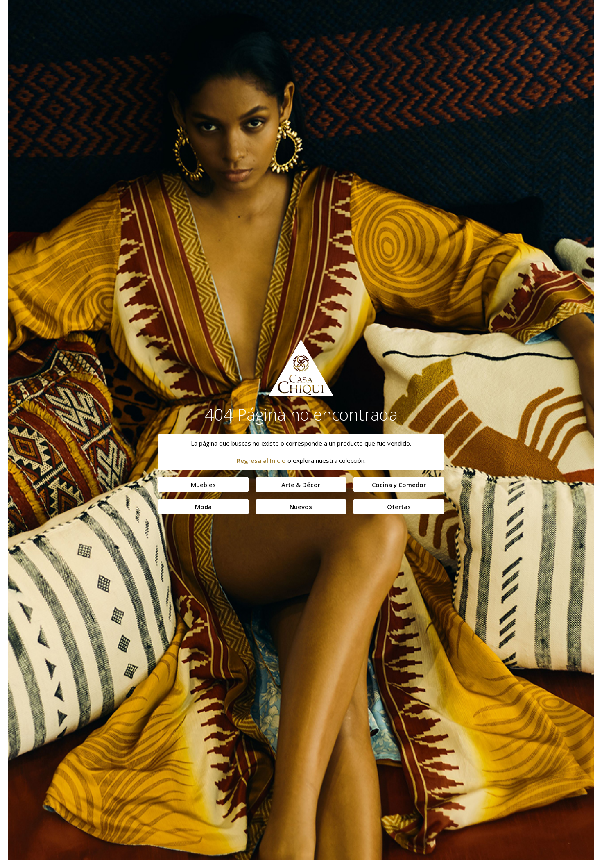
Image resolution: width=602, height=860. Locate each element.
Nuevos (301, 507)
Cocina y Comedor (399, 484)
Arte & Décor (300, 484)
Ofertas (399, 507)
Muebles (203, 484)
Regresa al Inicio (261, 460)
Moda (203, 507)
